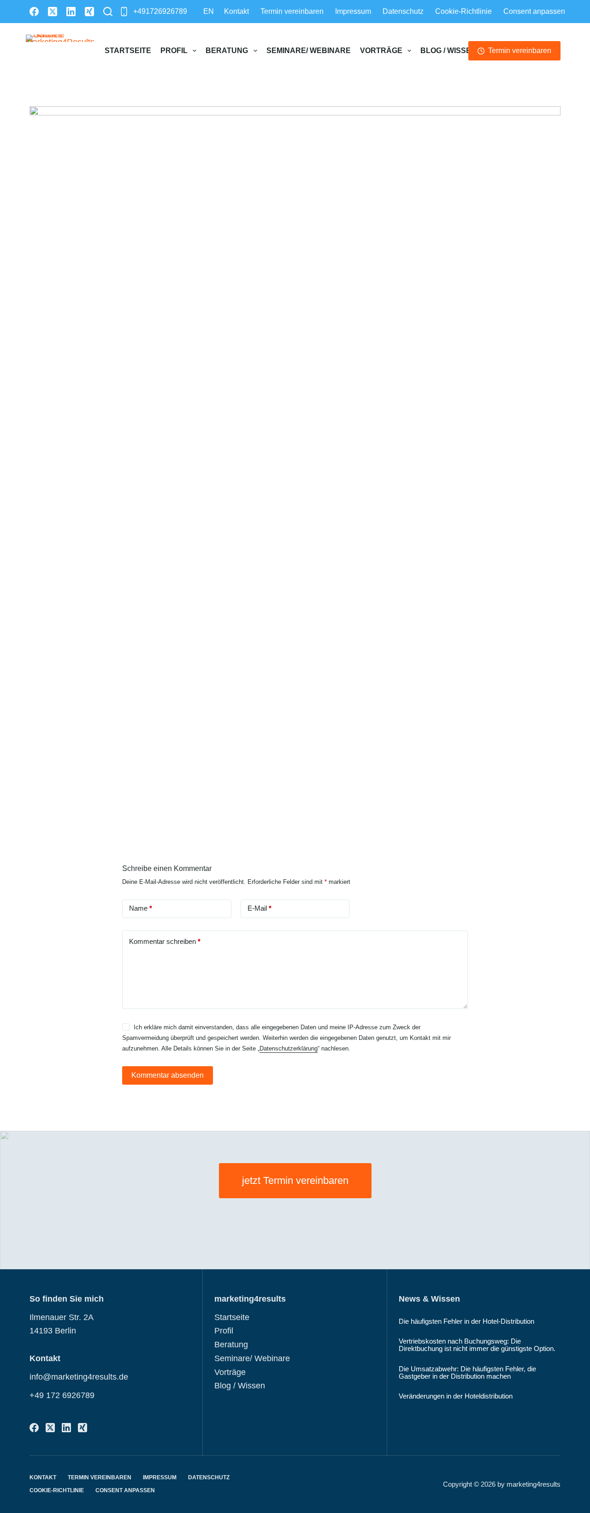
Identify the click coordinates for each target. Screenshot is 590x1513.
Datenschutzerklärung (289, 1048)
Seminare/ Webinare (308, 50)
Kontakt (236, 11)
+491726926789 (160, 11)
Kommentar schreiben (165, 941)
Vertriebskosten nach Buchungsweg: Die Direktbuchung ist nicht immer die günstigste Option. (477, 1345)
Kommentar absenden (167, 1075)
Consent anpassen (534, 11)
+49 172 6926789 (62, 1395)
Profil (174, 50)
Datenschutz (403, 11)
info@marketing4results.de (79, 1376)
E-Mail (259, 908)
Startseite (128, 50)
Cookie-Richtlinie (463, 11)
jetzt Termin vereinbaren (295, 1180)
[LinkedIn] (71, 11)
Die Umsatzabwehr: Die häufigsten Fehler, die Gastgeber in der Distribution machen (467, 1372)
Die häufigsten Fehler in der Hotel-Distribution (466, 1321)
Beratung (227, 50)
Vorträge (381, 50)
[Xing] (89, 11)
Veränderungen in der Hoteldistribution (456, 1396)
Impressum (353, 11)
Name (140, 908)
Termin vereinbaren (292, 11)
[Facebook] (34, 11)
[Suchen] (107, 11)
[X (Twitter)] (52, 11)
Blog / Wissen (448, 50)
